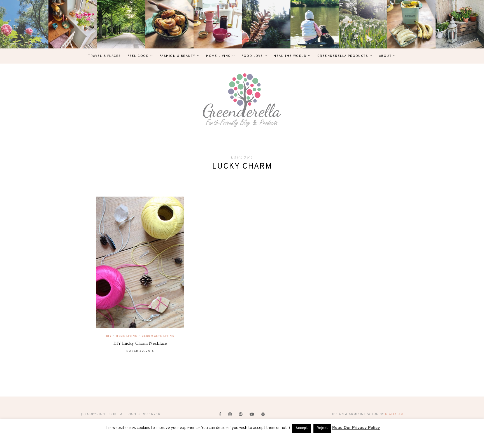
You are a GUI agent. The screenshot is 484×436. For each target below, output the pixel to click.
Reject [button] (322, 428)
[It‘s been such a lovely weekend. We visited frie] (169, 24)
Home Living (218, 56)
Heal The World (290, 56)
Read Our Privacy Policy (356, 428)
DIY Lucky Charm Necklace (140, 343)
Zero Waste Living (158, 336)
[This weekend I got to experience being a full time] (314, 24)
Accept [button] (301, 428)
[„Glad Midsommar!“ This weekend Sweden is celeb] (72, 24)
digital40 (394, 414)
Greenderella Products (342, 56)
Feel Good (138, 56)
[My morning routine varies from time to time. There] (218, 24)
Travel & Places (104, 56)
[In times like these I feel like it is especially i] (266, 24)
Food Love (252, 56)
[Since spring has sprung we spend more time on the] (460, 24)
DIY (109, 336)
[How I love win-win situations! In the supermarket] (411, 24)
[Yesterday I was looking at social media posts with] (121, 24)
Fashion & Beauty (178, 56)
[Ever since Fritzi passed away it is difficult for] (363, 24)
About (385, 56)
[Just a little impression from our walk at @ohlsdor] (24, 24)
